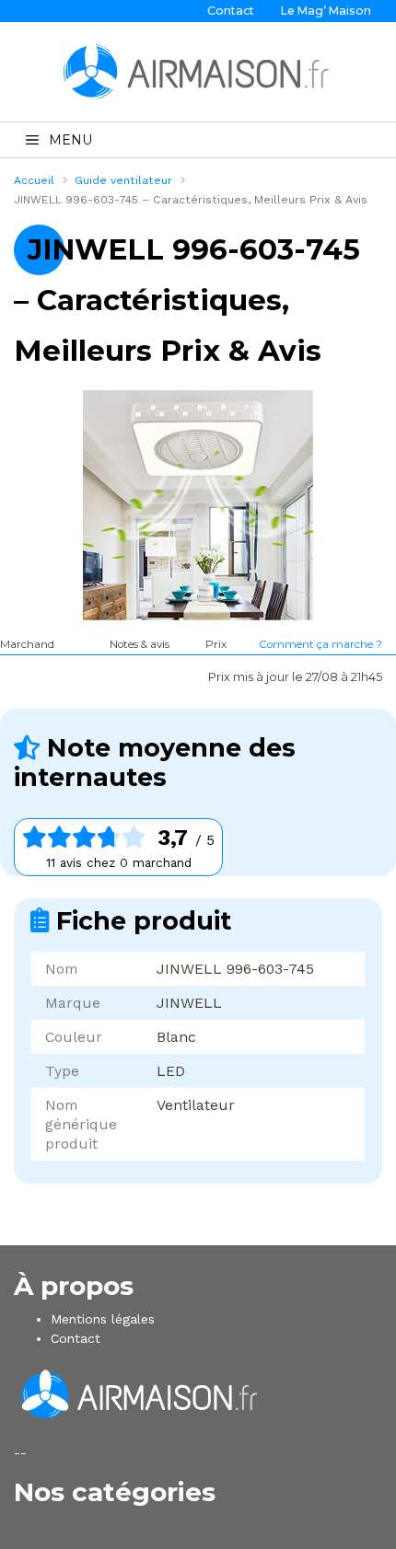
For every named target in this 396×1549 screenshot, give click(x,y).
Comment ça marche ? (320, 644)
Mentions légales (103, 1319)
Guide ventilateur (123, 180)
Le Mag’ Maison (326, 10)
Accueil (34, 180)
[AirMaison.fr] (198, 71)
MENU (70, 140)
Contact (230, 10)
